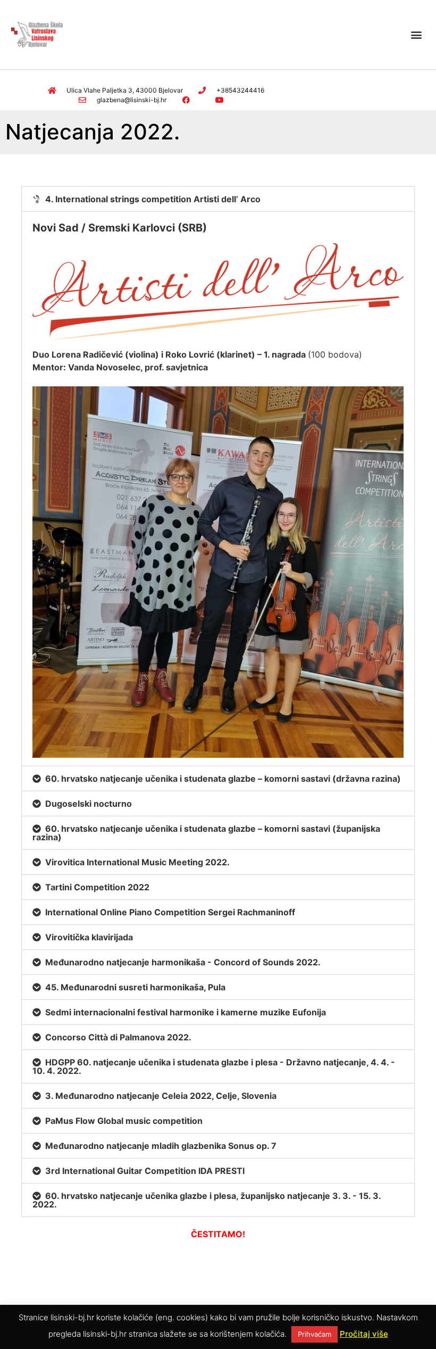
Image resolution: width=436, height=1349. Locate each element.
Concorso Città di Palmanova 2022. (118, 1037)
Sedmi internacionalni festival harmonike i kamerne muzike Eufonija (185, 1012)
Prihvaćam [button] (314, 1334)
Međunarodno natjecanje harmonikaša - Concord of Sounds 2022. (183, 962)
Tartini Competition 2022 (97, 887)
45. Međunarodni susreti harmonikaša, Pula (135, 987)
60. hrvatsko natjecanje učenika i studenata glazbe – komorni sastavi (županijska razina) (206, 832)
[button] (416, 34)
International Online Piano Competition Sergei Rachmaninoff (170, 912)
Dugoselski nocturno (88, 803)
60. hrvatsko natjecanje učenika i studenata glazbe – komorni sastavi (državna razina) (223, 778)
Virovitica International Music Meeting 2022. (137, 862)
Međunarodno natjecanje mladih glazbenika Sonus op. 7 (160, 1145)
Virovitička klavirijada (89, 937)
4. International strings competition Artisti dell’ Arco (153, 199)
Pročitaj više (364, 1334)
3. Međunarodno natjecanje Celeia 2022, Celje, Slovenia (160, 1095)
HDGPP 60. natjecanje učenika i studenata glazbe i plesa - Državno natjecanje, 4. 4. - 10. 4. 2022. (213, 1066)
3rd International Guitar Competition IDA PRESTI (145, 1170)
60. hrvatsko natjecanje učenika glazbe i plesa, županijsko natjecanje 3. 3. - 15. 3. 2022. (206, 1200)
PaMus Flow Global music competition (124, 1120)
